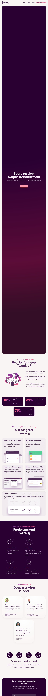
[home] (5, 2)
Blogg (24, 2)
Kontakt (28, 2)
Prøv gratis (24, 186)
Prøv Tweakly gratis (41, 2)
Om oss (33, 2)
